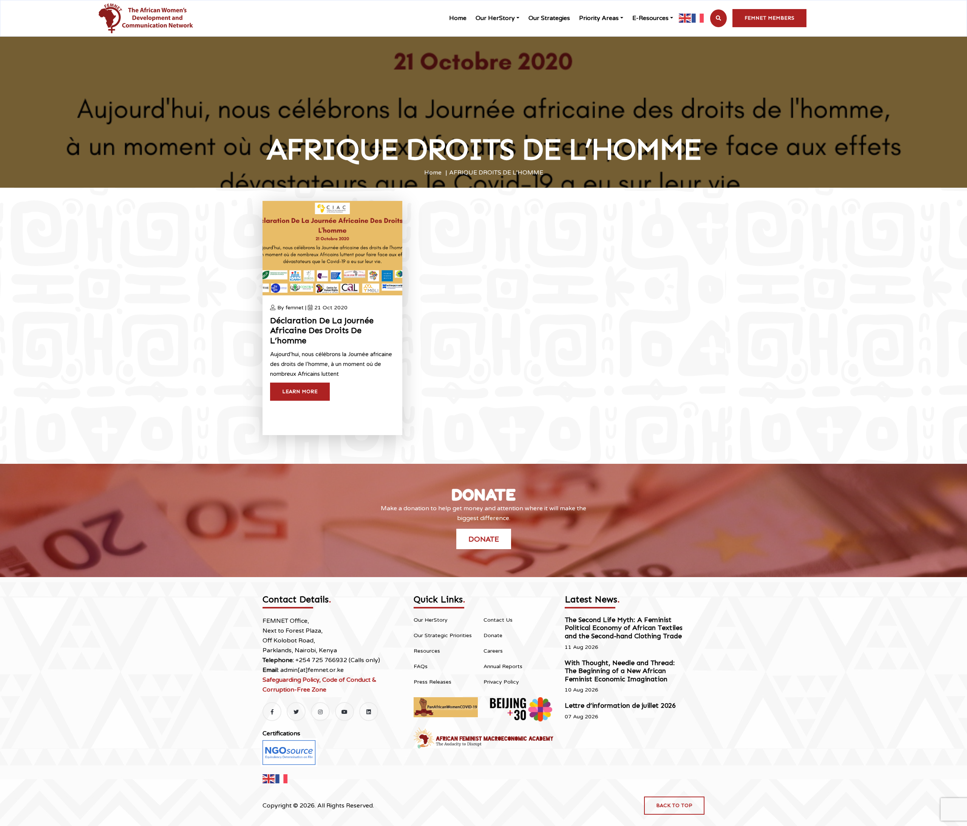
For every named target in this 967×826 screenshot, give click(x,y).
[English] (685, 18)
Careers (493, 651)
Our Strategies (549, 18)
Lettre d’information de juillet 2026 (620, 705)
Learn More (300, 391)
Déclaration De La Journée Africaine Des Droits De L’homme (322, 330)
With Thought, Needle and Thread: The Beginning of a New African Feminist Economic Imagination (620, 671)
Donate (483, 538)
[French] (698, 18)
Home (458, 18)
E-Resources (650, 18)
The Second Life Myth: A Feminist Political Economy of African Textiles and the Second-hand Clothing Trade (624, 628)
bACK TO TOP (674, 805)
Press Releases (432, 682)
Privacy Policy (501, 682)
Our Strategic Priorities (443, 635)
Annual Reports (503, 666)
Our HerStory (495, 18)
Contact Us (498, 620)
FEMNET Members (769, 18)
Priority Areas (599, 18)
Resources (427, 651)
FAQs (421, 666)
